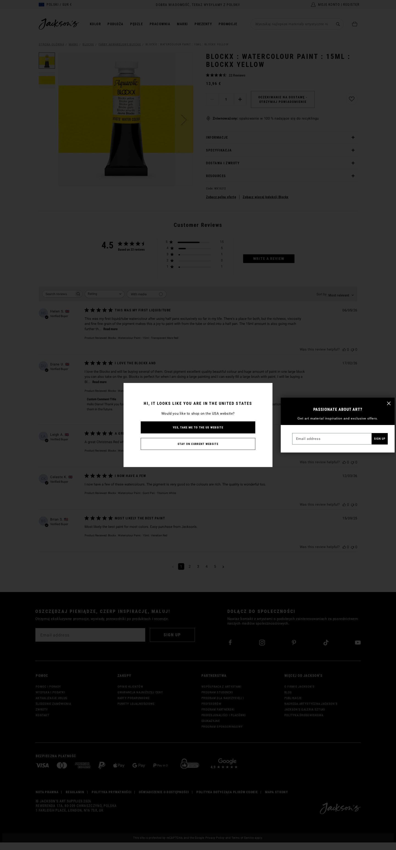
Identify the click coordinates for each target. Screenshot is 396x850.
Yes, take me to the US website (198, 427)
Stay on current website (198, 444)
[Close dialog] (389, 403)
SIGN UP (379, 438)
